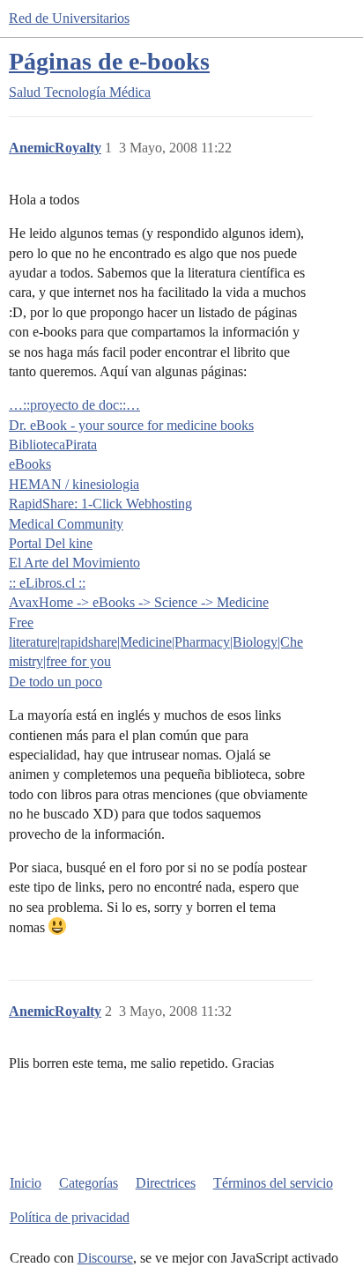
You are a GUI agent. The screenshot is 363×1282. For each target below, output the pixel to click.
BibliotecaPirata (53, 444)
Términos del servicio (273, 1182)
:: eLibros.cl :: (47, 582)
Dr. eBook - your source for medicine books (131, 425)
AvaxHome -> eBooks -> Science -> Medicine (139, 602)
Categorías (88, 1182)
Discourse (105, 1257)
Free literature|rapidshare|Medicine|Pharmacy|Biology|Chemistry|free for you (156, 642)
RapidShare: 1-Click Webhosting (100, 503)
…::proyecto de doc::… (74, 404)
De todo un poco (55, 681)
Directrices (166, 1182)
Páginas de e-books (109, 61)
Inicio (25, 1182)
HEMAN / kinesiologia (74, 484)
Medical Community (66, 523)
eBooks (30, 463)
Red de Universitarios (69, 18)
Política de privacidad (70, 1217)
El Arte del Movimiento (74, 562)
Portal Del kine (51, 543)
